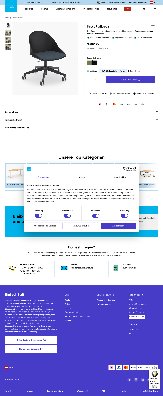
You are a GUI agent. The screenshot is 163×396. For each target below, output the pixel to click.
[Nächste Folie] (75, 58)
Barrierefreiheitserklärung (149, 391)
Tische (67, 300)
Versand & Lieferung (137, 304)
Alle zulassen (118, 226)
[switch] (67, 216)
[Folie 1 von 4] (8, 25)
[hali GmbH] (11, 6)
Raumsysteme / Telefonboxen (77, 316)
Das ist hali (133, 329)
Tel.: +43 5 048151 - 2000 (31, 268)
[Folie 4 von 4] (8, 47)
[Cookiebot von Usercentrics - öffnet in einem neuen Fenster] (125, 169)
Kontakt (8, 391)
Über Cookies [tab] (120, 177)
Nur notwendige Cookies (45, 226)
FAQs (131, 300)
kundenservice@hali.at (82, 268)
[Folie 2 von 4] (8, 33)
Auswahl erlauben (81, 226)
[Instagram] (136, 380)
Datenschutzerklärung (55, 391)
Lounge (68, 308)
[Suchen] (144, 9)
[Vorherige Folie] (15, 58)
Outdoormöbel (71, 312)
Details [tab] (81, 177)
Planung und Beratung (106, 300)
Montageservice (104, 304)
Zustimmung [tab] (43, 177)
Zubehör (68, 320)
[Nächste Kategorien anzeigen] (154, 175)
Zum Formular (129, 268)
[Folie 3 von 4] (8, 40)
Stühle (67, 304)
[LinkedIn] (143, 380)
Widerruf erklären (136, 317)
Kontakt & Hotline (136, 312)
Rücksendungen (135, 308)
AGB (103, 391)
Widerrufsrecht (82, 391)
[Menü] (158, 370)
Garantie (122, 391)
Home (7, 18)
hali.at (131, 333)
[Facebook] (129, 380)
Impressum (29, 391)
